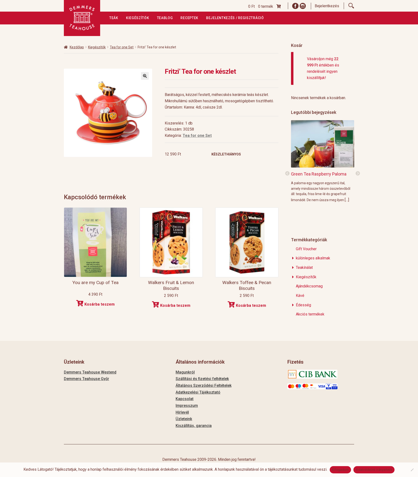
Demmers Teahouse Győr (86, 378)
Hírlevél (182, 412)
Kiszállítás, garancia (194, 425)
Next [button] (357, 173)
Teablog (165, 18)
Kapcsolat (185, 398)
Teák (113, 18)
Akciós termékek (310, 314)
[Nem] (412, 469)
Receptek (189, 18)
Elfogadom (340, 469)
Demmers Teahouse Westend (90, 372)
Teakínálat (304, 267)
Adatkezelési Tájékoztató (198, 392)
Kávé (300, 295)
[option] (322, 161)
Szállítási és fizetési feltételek (202, 378)
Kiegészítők (137, 18)
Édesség (303, 305)
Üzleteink (184, 419)
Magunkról (185, 372)
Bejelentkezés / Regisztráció (235, 18)
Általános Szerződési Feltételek (203, 385)
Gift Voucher (306, 249)
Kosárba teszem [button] (99, 304)
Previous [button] (287, 173)
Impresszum (187, 405)
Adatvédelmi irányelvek (374, 469)
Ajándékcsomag (309, 286)
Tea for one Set (122, 47)
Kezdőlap (77, 47)
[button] (145, 76)
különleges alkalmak (313, 258)
